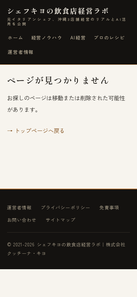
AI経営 (78, 37)
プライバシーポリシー (65, 207)
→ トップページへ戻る (36, 130)
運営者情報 (21, 52)
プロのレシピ (109, 37)
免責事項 (109, 207)
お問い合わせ (22, 219)
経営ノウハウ (47, 37)
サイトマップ (60, 219)
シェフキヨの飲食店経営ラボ (67, 16)
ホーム (16, 37)
